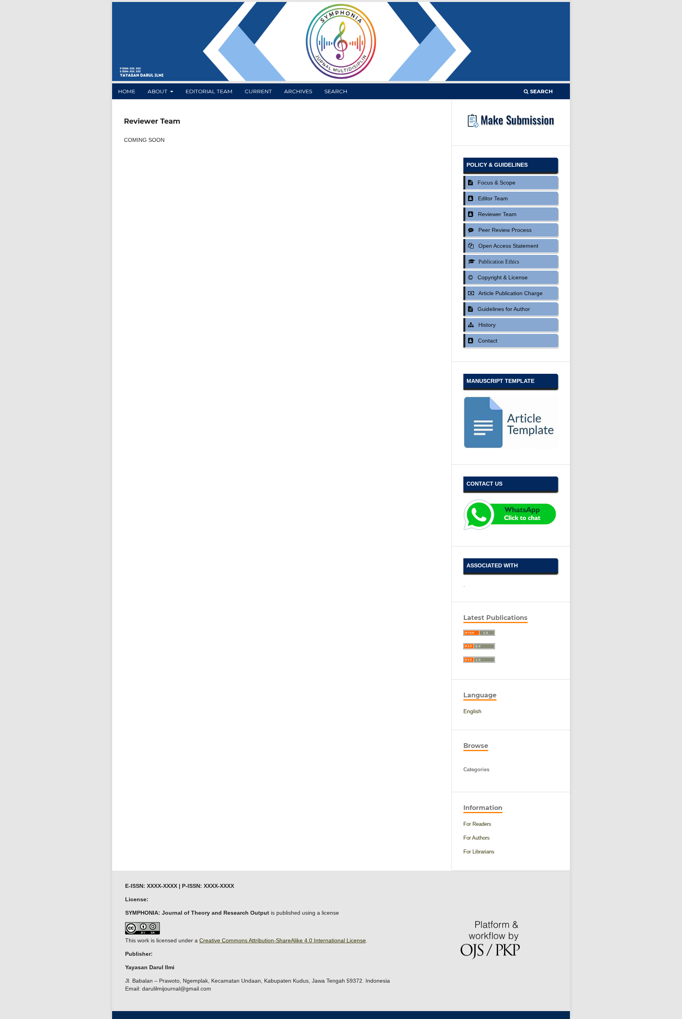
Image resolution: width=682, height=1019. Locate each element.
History (485, 325)
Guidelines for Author (502, 309)
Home (126, 91)
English (472, 711)
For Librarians (479, 852)
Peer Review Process (503, 230)
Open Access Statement (506, 246)
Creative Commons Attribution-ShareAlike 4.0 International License (282, 940)
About (158, 91)
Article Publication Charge (509, 293)
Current (258, 91)
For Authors (476, 838)
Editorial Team (208, 91)
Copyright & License (501, 277)
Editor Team (491, 198)
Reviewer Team (496, 214)
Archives (298, 91)
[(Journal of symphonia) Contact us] (510, 529)
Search (335, 91)
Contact (486, 340)
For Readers (477, 824)
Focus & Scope (494, 182)
